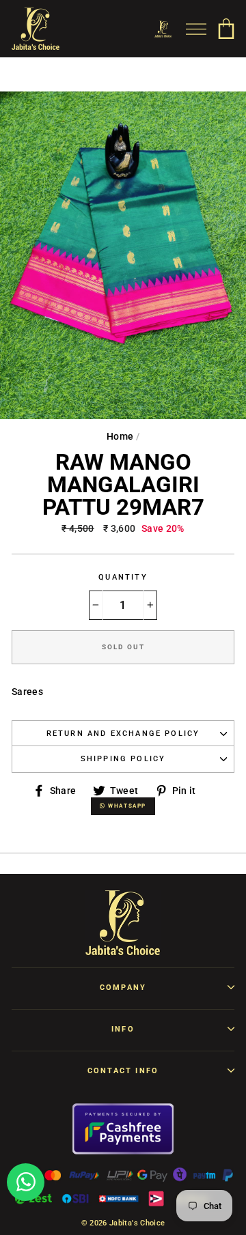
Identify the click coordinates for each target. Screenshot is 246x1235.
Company (123, 987)
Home (120, 436)
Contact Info (123, 1070)
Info (123, 1029)
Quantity (122, 577)
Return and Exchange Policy (123, 733)
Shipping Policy (123, 758)
